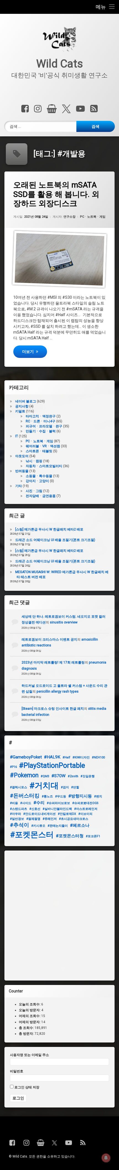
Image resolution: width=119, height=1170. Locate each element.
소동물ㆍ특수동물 (39, 476)
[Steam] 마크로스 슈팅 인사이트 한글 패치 (53, 709)
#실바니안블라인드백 (57, 809)
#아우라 (15, 814)
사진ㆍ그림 (34, 491)
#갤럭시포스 (18, 787)
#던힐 (75, 787)
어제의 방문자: (30, 1022)
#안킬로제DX (67, 814)
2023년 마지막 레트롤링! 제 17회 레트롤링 (53, 662)
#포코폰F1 (93, 836)
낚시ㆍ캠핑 (34, 461)
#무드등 (60, 796)
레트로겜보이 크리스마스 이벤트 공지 (49, 639)
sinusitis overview (63, 622)
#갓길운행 (88, 776)
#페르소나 (79, 825)
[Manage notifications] (106, 1157)
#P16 (13, 767)
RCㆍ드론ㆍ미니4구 (40, 421)
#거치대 (44, 785)
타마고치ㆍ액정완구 (41, 416)
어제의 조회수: (30, 1016)
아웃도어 (22, 456)
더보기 (34, 351)
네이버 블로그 (25, 401)
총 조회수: (27, 1027)
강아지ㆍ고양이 (37, 481)
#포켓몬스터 (32, 834)
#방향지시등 (80, 796)
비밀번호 (16, 1071)
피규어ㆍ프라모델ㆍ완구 (44, 426)
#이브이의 (85, 814)
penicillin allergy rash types (58, 691)
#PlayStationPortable (52, 765)
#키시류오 (38, 826)
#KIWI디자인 (81, 757)
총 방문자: (27, 1034)
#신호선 (34, 809)
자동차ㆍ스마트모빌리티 (44, 466)
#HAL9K (52, 757)
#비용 (14, 803)
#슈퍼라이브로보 (58, 803)
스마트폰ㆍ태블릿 (39, 451)
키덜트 (20, 411)
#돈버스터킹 (25, 796)
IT (16, 436)
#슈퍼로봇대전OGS (85, 803)
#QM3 (45, 776)
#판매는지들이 (58, 826)
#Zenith (73, 776)
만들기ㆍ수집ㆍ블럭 (41, 431)
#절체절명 (33, 819)
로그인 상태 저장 (26, 1087)
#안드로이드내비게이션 (39, 814)
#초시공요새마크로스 (73, 819)
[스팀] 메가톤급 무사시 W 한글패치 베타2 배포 (49, 529)
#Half (66, 757)
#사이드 (25, 803)
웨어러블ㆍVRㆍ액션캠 (43, 446)
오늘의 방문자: (30, 1010)
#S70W (58, 775)
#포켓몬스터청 (70, 835)
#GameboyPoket (26, 757)
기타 (18, 486)
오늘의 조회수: (30, 1004)
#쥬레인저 (50, 819)
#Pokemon (24, 775)
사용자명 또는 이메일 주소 (29, 1055)
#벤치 (98, 796)
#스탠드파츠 (18, 809)
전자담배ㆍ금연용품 (41, 496)
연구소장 (69, 217)
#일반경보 (17, 819)
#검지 (65, 787)
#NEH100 (98, 757)
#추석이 (19, 825)
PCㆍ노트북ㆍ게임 (92, 217)
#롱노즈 (47, 796)
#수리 (39, 802)
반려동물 (22, 471)
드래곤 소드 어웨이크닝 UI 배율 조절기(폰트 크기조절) (55, 540)
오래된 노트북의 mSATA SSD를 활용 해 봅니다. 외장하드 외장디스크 (56, 194)
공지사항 (22, 406)
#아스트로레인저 (85, 809)
